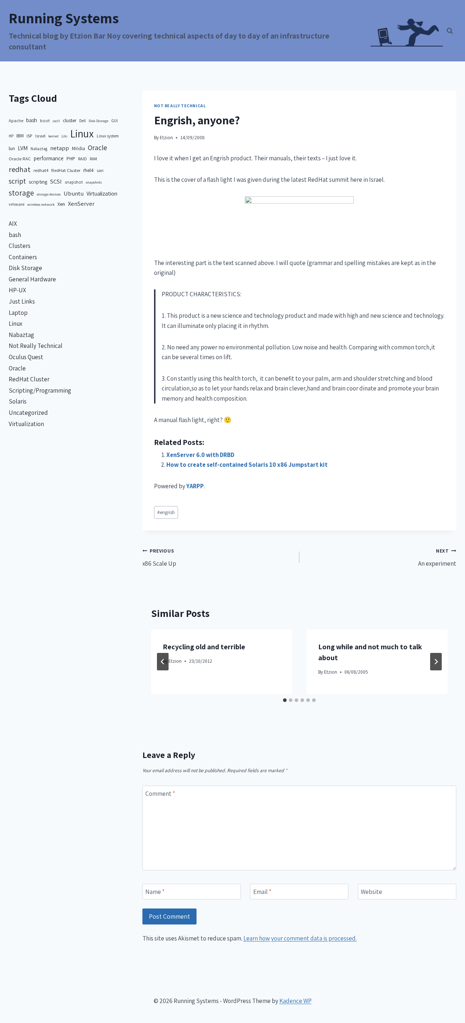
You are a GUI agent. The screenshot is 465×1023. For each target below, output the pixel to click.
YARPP (195, 486)
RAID (82, 158)
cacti (56, 120)
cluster (69, 120)
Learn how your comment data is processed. (300, 938)
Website (371, 892)
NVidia (78, 148)
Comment (160, 794)
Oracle (97, 147)
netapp (59, 148)
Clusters (20, 246)
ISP (29, 136)
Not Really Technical (180, 105)
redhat (20, 169)
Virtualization (101, 193)
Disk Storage (98, 120)
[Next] (436, 661)
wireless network (40, 204)
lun (12, 148)
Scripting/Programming (40, 390)
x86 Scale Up (159, 557)
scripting (38, 181)
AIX (13, 224)
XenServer (81, 204)
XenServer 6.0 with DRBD (200, 455)
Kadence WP (295, 1001)
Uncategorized (28, 413)
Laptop (18, 313)
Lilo (64, 136)
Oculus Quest (26, 357)
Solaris (18, 401)
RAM (93, 158)
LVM (23, 148)
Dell (82, 120)
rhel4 (88, 170)
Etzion (166, 137)
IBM (20, 135)
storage (21, 193)
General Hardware (32, 279)
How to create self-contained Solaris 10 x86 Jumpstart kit (247, 465)
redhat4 (40, 170)
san (100, 170)
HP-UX (17, 290)
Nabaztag (39, 148)
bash (31, 120)
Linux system (108, 136)
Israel (40, 136)
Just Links (22, 301)
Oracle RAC (20, 159)
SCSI (56, 181)
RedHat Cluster (65, 170)
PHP (70, 158)
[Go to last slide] (163, 661)
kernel (53, 136)
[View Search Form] (449, 30)
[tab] (285, 700)
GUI (114, 120)
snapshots (94, 182)
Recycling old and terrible (204, 646)
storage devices (49, 194)
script (17, 181)
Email (262, 892)
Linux (82, 133)
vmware (16, 204)
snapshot (74, 182)
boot (45, 120)
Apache (16, 120)
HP (11, 136)
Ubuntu (74, 193)
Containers (23, 257)
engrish (166, 512)
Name (155, 892)
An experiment (437, 557)
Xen (61, 203)
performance (49, 158)
